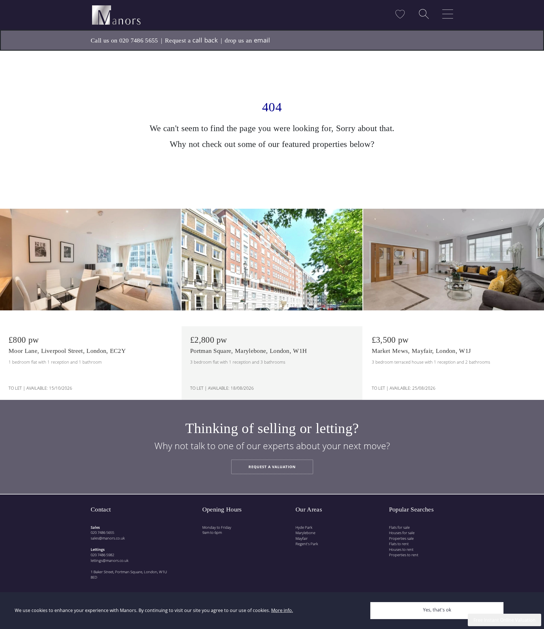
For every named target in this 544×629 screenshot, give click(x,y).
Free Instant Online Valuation (504, 620)
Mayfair (302, 538)
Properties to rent (403, 554)
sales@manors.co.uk (108, 538)
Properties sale (401, 538)
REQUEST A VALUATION (272, 466)
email (262, 40)
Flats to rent (399, 543)
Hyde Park (304, 527)
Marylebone (305, 532)
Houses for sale (402, 532)
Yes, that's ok (437, 610)
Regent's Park (307, 543)
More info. (282, 610)
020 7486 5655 (102, 532)
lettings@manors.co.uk (109, 560)
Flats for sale (399, 527)
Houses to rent (401, 549)
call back (205, 40)
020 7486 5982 (102, 554)
